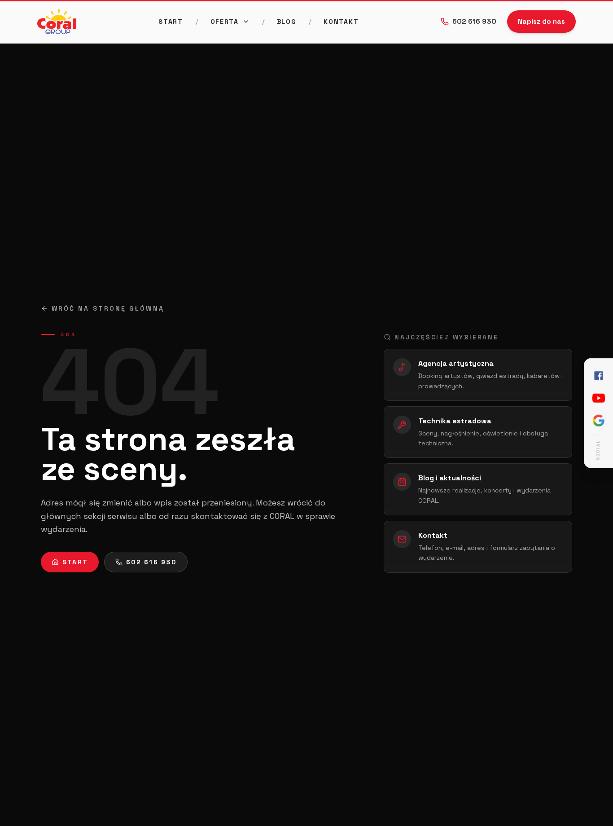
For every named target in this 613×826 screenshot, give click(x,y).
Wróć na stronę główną (108, 308)
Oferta (224, 22)
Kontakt (341, 22)
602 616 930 (474, 21)
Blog (287, 22)
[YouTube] (599, 398)
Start (170, 22)
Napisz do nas (541, 21)
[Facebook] (599, 376)
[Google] (599, 421)
